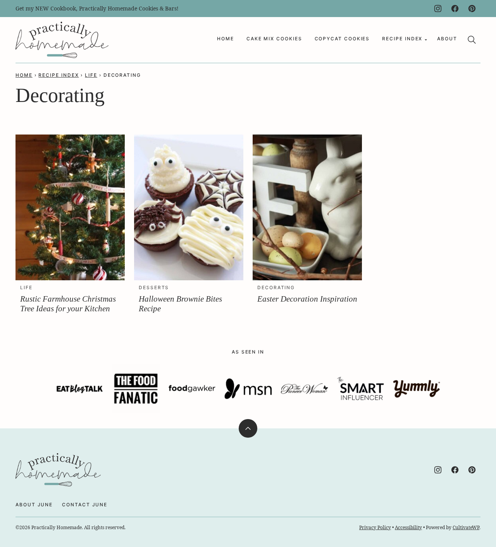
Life (91, 75)
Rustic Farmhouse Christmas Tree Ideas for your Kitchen (68, 303)
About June (34, 504)
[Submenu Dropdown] (426, 40)
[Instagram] (437, 8)
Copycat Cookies (342, 38)
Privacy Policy (375, 527)
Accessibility (408, 527)
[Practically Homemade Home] (62, 40)
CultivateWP (466, 527)
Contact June (84, 504)
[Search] (471, 39)
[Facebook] (454, 8)
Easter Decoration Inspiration (307, 299)
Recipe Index (402, 38)
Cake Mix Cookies (274, 38)
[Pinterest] (471, 8)
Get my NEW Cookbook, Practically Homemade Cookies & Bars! (97, 8)
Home (225, 38)
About (447, 38)
